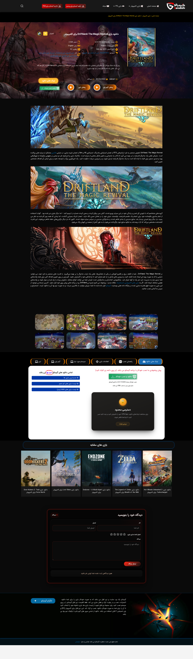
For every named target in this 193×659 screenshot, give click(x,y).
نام (140, 523)
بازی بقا (52, 53)
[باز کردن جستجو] (22, 6)
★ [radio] (124, 534)
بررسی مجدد (123, 424)
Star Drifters (104, 53)
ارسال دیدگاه (132, 564)
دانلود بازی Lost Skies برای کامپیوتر (66, 489)
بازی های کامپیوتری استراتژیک (127, 282)
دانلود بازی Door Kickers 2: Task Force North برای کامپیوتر (35, 491)
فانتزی (53, 152)
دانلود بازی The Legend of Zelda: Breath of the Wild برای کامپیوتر (127, 491)
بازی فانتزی (65, 56)
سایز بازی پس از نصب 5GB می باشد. (122, 386)
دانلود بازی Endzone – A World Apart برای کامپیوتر (96, 491)
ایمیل (94, 523)
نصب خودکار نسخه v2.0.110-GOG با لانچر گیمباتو (123, 382)
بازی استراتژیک (60, 53)
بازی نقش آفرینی (55, 56)
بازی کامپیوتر (146, 16)
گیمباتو (108, 285)
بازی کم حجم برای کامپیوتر (90, 53)
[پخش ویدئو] (97, 87)
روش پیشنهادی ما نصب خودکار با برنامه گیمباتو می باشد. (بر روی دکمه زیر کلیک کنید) (128, 370)
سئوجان (77, 642)
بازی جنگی (46, 53)
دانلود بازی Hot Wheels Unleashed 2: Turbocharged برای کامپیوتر (157, 491)
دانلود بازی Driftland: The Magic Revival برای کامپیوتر (91, 34)
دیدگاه (139, 539)
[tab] (128, 309)
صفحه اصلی (155, 16)
